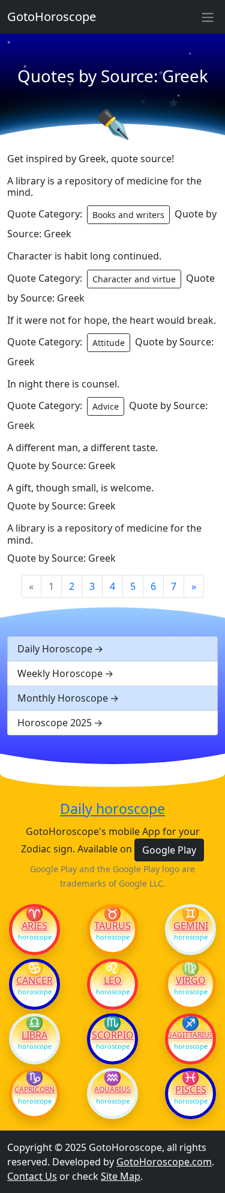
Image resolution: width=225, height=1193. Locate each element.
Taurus (112, 925)
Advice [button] (105, 406)
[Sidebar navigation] (207, 17)
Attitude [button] (108, 342)
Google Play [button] (169, 850)
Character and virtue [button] (134, 279)
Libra (34, 1035)
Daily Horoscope (54, 648)
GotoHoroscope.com (164, 1161)
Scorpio (113, 1035)
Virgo (191, 980)
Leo (113, 980)
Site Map (120, 1176)
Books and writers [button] (128, 214)
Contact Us (32, 1176)
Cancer (34, 980)
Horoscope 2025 (54, 722)
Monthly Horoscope (62, 698)
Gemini (190, 925)
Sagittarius (190, 1035)
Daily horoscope (112, 809)
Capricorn (34, 1089)
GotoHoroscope (51, 16)
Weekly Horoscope (60, 673)
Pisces (190, 1089)
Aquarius (112, 1089)
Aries (34, 925)
